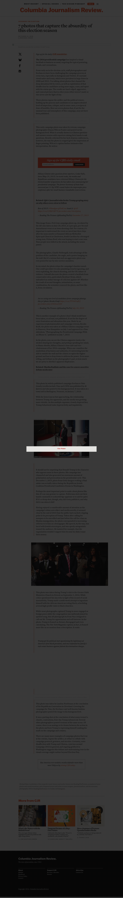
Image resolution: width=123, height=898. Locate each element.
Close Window (61, 449)
